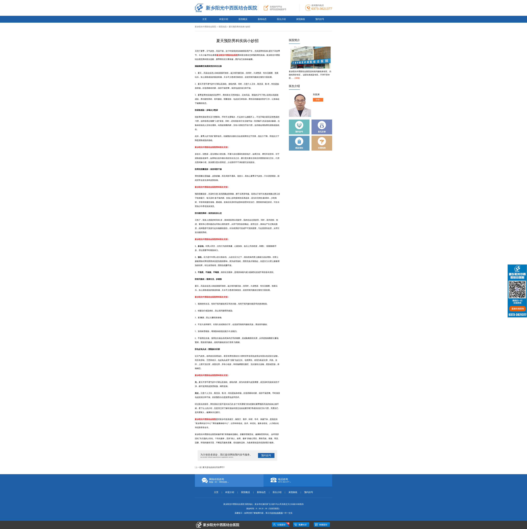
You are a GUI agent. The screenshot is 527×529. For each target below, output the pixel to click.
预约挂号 (319, 19)
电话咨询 (284, 480)
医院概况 (243, 19)
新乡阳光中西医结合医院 (231, 7)
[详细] (297, 78)
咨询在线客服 (277, 513)
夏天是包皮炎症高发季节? (214, 467)
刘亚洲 (316, 94)
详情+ (318, 100)
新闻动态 (262, 19)
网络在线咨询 (219, 480)
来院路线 (300, 19)
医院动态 (223, 27)
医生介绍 (281, 19)
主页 (204, 19)
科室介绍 (223, 19)
